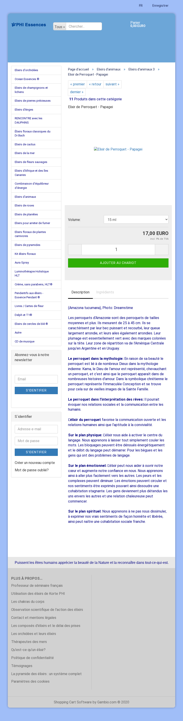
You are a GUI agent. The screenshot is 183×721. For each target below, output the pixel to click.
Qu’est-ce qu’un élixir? (28, 650)
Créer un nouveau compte (35, 463)
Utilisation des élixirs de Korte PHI (38, 593)
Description (80, 292)
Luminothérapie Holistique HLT (32, 273)
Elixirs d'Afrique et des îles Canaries (31, 173)
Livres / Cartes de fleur (29, 306)
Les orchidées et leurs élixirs (33, 634)
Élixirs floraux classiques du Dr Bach (32, 133)
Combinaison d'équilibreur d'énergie (32, 186)
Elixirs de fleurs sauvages (31, 162)
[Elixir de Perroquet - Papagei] (118, 147)
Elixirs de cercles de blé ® (31, 323)
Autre (18, 332)
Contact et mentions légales (33, 618)
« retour (95, 84)
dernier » (76, 92)
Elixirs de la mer (25, 153)
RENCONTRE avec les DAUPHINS (28, 120)
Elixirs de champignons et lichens (31, 90)
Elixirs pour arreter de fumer (32, 223)
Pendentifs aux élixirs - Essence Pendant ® (29, 295)
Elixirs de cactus (25, 144)
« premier (77, 84)
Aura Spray (22, 262)
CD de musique (24, 341)
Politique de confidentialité (32, 658)
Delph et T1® (23, 315)
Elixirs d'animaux (25, 196)
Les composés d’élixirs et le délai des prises (45, 626)
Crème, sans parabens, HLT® (33, 284)
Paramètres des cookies (30, 681)
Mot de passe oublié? (32, 470)
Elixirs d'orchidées (26, 70)
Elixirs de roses (24, 205)
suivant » (112, 84)
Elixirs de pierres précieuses (33, 100)
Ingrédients (105, 292)
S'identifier (36, 390)
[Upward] (170, 714)
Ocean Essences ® (27, 79)
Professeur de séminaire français (37, 585)
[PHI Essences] (28, 24)
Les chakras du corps (27, 601)
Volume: (74, 220)
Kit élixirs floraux (25, 253)
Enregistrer (160, 5)
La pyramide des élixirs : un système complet (46, 674)
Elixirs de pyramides (27, 245)
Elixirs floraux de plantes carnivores (30, 234)
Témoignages (21, 666)
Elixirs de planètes (26, 214)
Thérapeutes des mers (29, 642)
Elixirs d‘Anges (24, 109)
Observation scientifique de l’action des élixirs (47, 610)
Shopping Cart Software (73, 702)
